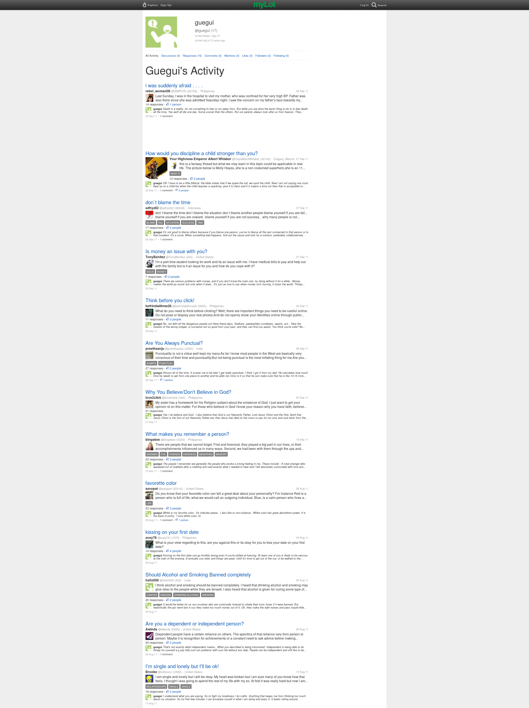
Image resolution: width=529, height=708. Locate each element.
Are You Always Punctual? (174, 342)
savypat (151, 488)
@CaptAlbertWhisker (245, 159)
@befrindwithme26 (184, 306)
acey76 (151, 537)
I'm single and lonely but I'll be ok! (182, 666)
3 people (175, 319)
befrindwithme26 (158, 305)
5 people (175, 642)
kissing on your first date (172, 531)
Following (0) (281, 56)
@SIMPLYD (178, 91)
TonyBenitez (155, 256)
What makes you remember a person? (187, 433)
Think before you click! (169, 300)
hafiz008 (152, 580)
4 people (175, 227)
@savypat (165, 488)
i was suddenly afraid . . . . (174, 85)
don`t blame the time (167, 202)
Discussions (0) (170, 56)
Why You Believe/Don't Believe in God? (188, 391)
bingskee (152, 439)
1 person (175, 104)
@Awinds (164, 629)
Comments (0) (213, 56)
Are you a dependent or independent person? (194, 623)
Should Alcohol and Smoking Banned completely (198, 574)
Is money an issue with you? (176, 251)
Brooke (151, 671)
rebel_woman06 (158, 91)
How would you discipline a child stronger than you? (201, 153)
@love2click (170, 397)
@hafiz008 (167, 580)
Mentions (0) (231, 56)
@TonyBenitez (175, 257)
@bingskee (168, 439)
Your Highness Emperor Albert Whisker (200, 158)
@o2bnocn (165, 672)
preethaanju (154, 348)
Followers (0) (263, 56)
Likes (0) (247, 56)
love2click (153, 397)
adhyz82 (152, 207)
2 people (199, 178)
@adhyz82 (167, 208)
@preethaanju (174, 348)
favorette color (161, 482)
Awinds (151, 629)
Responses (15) (192, 56)
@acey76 (163, 537)
